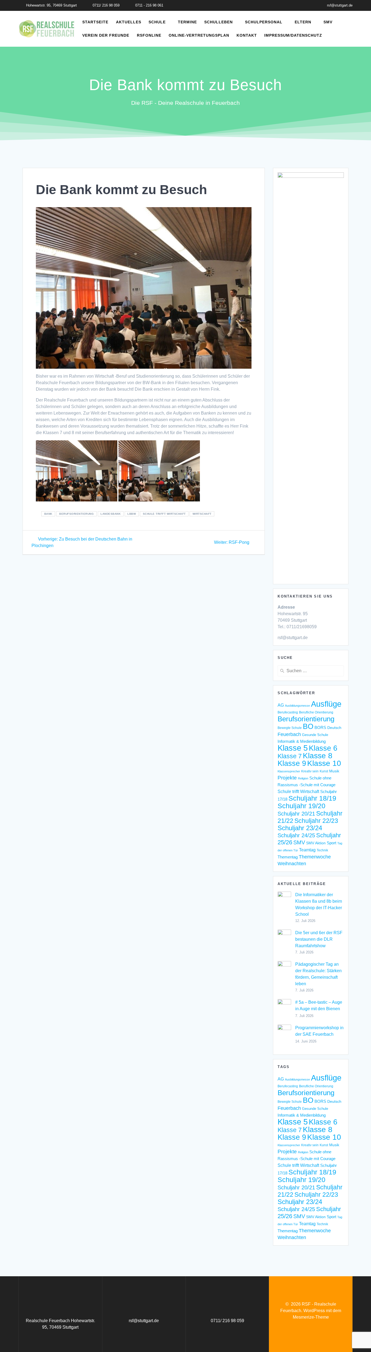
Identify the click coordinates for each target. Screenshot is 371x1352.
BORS (320, 727)
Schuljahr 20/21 (296, 814)
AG (281, 705)
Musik (334, 771)
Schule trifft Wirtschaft (164, 513)
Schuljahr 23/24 (300, 828)
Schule (157, 22)
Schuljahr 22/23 (316, 820)
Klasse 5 (293, 747)
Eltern (303, 22)
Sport (331, 843)
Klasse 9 (292, 763)
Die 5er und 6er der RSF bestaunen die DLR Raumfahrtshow (318, 939)
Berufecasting (288, 712)
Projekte (287, 778)
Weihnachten (292, 863)
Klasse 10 (324, 763)
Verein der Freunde (105, 35)
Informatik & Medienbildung (302, 741)
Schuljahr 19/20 (301, 806)
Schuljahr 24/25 (296, 835)
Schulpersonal (263, 22)
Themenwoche (315, 857)
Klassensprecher (289, 771)
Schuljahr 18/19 (312, 798)
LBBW (131, 513)
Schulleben (218, 22)
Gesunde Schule (315, 735)
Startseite (95, 22)
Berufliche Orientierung (316, 712)
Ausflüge (326, 704)
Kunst (324, 771)
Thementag (288, 857)
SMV (327, 22)
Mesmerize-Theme (311, 1317)
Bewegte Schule (290, 727)
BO (308, 726)
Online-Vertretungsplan (199, 35)
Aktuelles (128, 22)
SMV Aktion (316, 843)
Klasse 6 (323, 748)
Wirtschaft (202, 513)
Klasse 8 (317, 755)
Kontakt (247, 35)
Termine (187, 22)
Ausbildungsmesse (297, 705)
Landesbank (110, 513)
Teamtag (307, 849)
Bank (48, 513)
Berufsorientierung (76, 513)
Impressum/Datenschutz (293, 35)
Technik (322, 850)
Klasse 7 (290, 756)
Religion (303, 778)
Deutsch (334, 728)
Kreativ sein (310, 771)
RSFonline (149, 35)
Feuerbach (289, 734)
